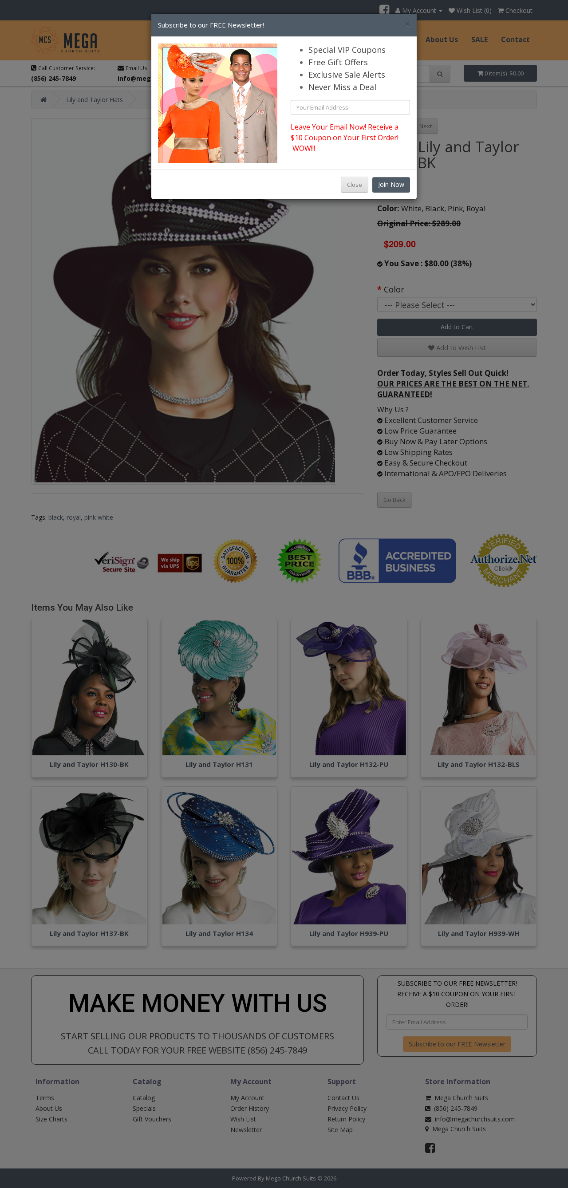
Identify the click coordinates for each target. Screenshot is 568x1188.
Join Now (391, 184)
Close (354, 185)
